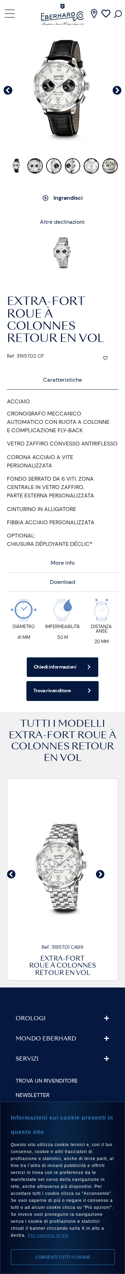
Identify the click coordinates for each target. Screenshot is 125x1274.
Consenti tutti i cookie (63, 1257)
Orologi (30, 1019)
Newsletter (32, 1095)
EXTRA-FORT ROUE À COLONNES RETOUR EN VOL (62, 747)
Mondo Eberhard (46, 1039)
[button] (11, 874)
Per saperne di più (48, 1235)
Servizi (27, 1059)
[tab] (62, 380)
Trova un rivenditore (47, 1080)
